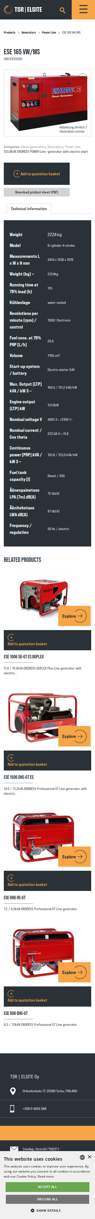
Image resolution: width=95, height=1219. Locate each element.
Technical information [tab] (29, 208)
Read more (46, 1176)
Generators (29, 32)
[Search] (62, 9)
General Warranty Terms (30, 1133)
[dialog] (47, 1185)
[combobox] (82, 1157)
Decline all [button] (47, 1199)
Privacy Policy (23, 1137)
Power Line (49, 32)
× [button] (89, 1157)
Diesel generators (33, 146)
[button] (82, 77)
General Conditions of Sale (32, 1128)
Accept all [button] (47, 1187)
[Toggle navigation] (83, 9)
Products (9, 32)
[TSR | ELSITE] (30, 9)
